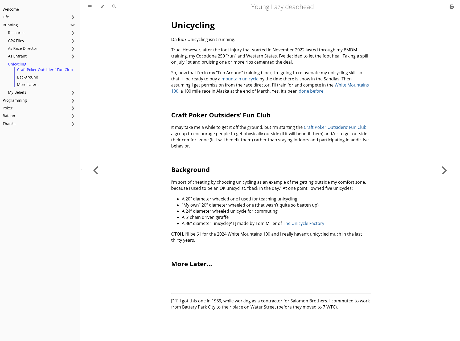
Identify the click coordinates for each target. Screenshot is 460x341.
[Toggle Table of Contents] (89, 6)
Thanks (9, 123)
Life (6, 16)
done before (311, 91)
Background (27, 77)
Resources (17, 32)
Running (10, 24)
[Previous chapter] (96, 170)
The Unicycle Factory (303, 223)
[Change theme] (102, 6)
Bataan (9, 115)
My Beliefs (17, 92)
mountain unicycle (239, 79)
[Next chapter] (444, 170)
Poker (8, 107)
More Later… (28, 84)
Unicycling (17, 64)
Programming (15, 100)
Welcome (11, 9)
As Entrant (17, 56)
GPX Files (16, 40)
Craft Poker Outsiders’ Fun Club (45, 69)
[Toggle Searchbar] (114, 6)
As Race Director (22, 48)
